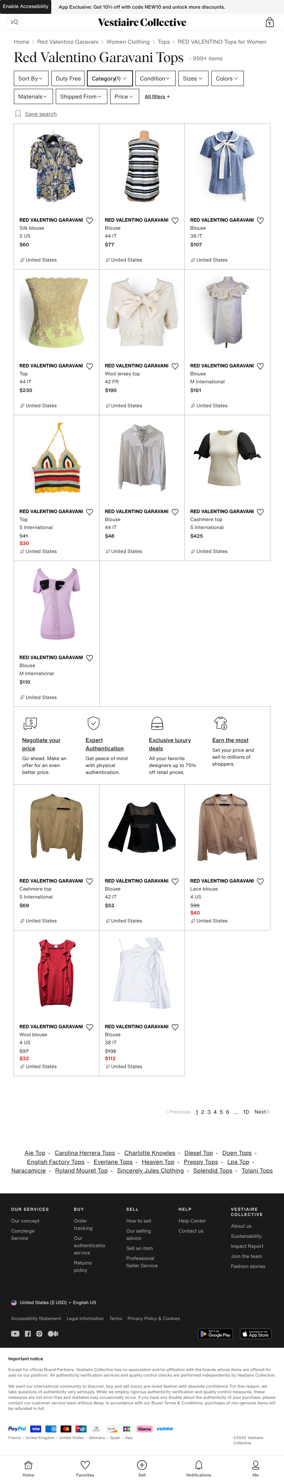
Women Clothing (128, 41)
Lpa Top (238, 1162)
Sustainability (246, 1236)
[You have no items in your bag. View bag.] (270, 22)
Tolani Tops (257, 1170)
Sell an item (139, 1248)
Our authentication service (90, 1246)
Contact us (191, 1231)
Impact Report (247, 1246)
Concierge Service (23, 1234)
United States (72, 1437)
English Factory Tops (56, 1162)
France (14, 1437)
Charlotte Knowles (149, 1153)
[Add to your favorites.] (90, 220)
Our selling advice (138, 1234)
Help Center (192, 1221)
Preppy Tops (201, 1162)
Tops (164, 41)
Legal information (85, 1318)
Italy (129, 1437)
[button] (270, 22)
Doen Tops (237, 1153)
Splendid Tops (212, 1170)
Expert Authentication (105, 744)
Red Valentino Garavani (67, 41)
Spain (115, 1437)
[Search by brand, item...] (14, 22)
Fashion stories (248, 1266)
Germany (97, 1437)
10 (246, 1112)
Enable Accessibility (25, 6)
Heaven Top (158, 1162)
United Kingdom (40, 1437)
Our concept (25, 1221)
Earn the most (230, 740)
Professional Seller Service (142, 1262)
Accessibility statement (36, 1318)
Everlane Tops (113, 1162)
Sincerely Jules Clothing (150, 1170)
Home (21, 41)
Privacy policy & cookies (153, 1318)
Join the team (246, 1256)
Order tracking (83, 1224)
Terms (115, 1318)
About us (241, 1226)
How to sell (138, 1221)
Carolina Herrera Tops (85, 1153)
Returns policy (83, 1266)
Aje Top (35, 1153)
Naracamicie (28, 1170)
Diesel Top (199, 1153)
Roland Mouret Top (81, 1170)
